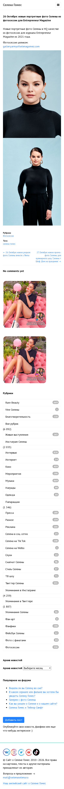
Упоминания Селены (31, 612)
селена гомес (9, 243)
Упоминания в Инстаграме (20, 590)
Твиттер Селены (31, 583)
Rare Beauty (31, 402)
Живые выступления (31, 434)
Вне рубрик (11, 423)
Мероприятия (31, 473)
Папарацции (12, 502)
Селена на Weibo (31, 548)
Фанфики (31, 626)
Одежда (31, 495)
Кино (31, 466)
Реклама (31, 527)
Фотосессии (8, 235)
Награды (31, 488)
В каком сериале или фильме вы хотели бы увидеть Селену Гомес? (34, 694)
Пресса (31, 513)
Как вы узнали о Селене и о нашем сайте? (33, 703)
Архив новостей (12, 668)
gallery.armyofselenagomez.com (21, 46)
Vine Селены (31, 409)
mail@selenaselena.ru (15, 777)
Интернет (31, 459)
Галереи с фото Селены (22, 699)
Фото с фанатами (31, 640)
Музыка (31, 480)
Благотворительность (31, 416)
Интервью (31, 452)
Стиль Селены (31, 569)
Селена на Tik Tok (31, 541)
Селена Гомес (12, 5)
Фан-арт (31, 619)
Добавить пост (13, 720)
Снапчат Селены (31, 562)
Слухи (31, 555)
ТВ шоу (31, 576)
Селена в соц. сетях (31, 534)
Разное (31, 520)
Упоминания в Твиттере (19, 601)
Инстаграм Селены (16, 441)
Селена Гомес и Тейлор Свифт (26, 707)
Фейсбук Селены (31, 633)
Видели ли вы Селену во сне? (25, 688)
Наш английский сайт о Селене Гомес (24, 783)
